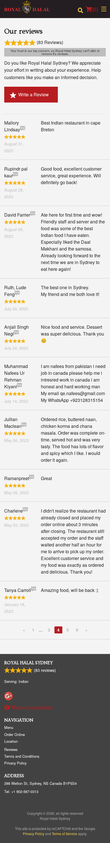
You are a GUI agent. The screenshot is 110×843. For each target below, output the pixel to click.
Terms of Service (64, 833)
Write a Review (33, 94)
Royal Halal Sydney (28, 662)
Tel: (21, 791)
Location (11, 741)
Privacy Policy (15, 763)
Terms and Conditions (21, 756)
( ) (95, 9)
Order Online (14, 734)
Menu (8, 727)
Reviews (10, 749)
